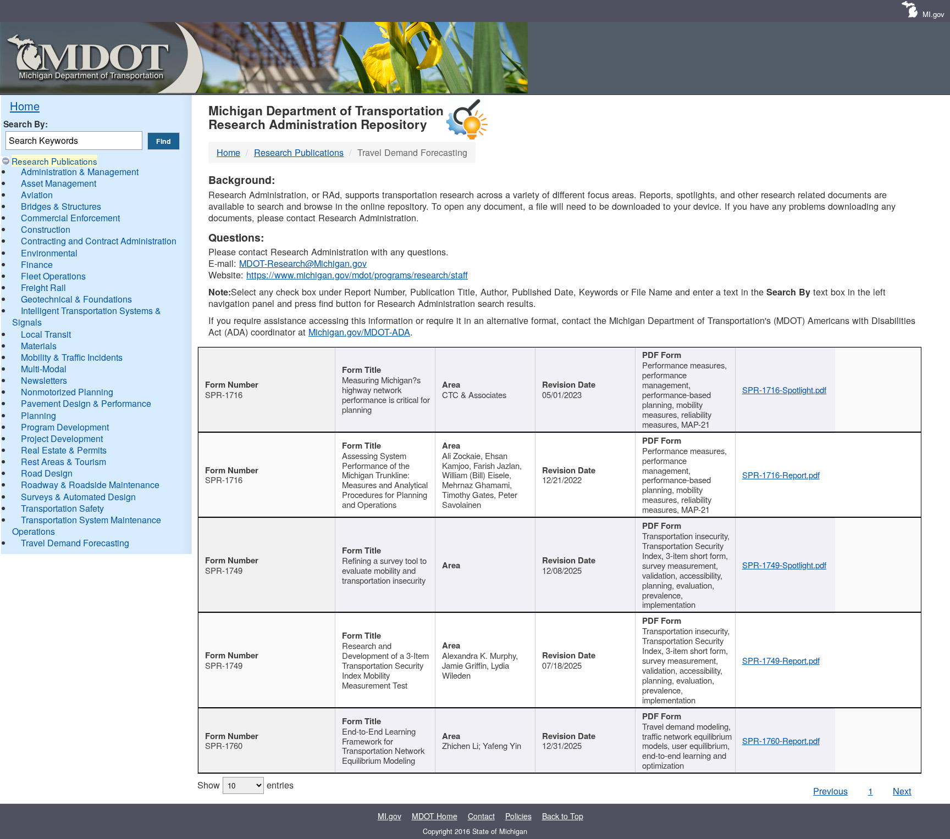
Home (25, 106)
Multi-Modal (44, 368)
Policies (518, 815)
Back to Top (562, 815)
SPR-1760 (223, 745)
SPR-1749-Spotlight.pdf (784, 564)
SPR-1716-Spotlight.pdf (784, 389)
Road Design (47, 473)
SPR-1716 (223, 394)
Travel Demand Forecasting (75, 542)
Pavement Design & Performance (86, 403)
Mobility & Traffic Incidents (72, 357)
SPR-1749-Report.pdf (781, 660)
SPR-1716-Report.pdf (781, 474)
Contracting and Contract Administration (98, 240)
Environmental (49, 253)
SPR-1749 (223, 570)
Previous (830, 790)
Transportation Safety (62, 508)
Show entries (245, 784)
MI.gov (934, 14)
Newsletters (44, 380)
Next (902, 790)
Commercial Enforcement (70, 217)
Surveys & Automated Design (78, 496)
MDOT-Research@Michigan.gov (303, 263)
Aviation (37, 194)
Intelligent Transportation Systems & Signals (86, 316)
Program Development (65, 427)
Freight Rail (43, 287)
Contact (481, 815)
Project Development (62, 438)
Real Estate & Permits (64, 450)
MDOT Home (434, 815)
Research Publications (54, 161)
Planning (38, 415)
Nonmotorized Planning (67, 391)
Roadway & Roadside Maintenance (90, 484)
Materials (39, 345)
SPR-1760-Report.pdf (781, 740)
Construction (45, 229)
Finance (37, 264)
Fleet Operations (53, 276)
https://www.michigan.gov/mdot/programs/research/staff (357, 274)
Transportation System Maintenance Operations (86, 525)
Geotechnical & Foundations (76, 299)
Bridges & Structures (61, 206)
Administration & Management (80, 171)
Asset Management (58, 183)
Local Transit (46, 334)
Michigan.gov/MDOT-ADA (359, 331)
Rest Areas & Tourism (63, 461)
